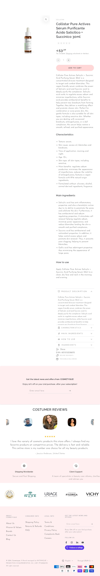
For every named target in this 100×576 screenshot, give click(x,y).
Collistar (60, 19)
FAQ (27, 530)
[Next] (91, 422)
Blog (8, 539)
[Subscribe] (70, 390)
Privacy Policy (51, 530)
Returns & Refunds (33, 526)
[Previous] (8, 422)
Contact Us (11, 535)
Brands (9, 531)
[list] (50, 471)
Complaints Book (52, 534)
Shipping (69, 53)
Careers (48, 538)
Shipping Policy (32, 522)
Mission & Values (13, 527)
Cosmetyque (16, 560)
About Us (10, 523)
